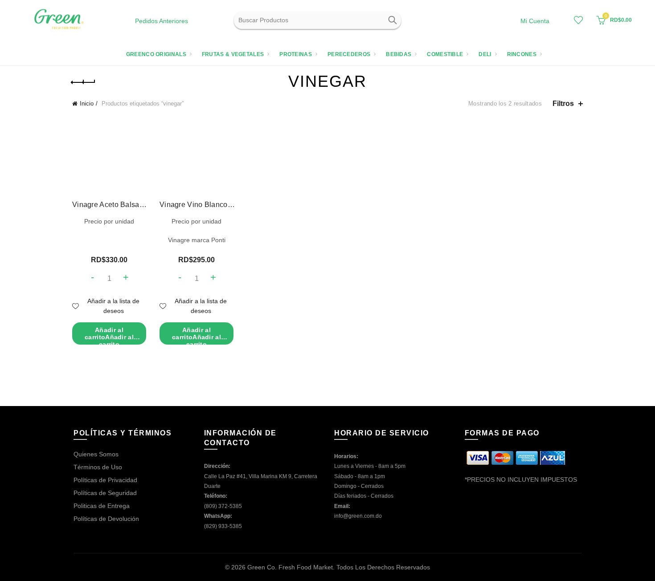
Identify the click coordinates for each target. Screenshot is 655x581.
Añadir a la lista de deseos (113, 305)
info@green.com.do (358, 516)
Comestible (445, 54)
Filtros (563, 103)
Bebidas (398, 54)
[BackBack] (83, 82)
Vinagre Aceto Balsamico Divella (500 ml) (109, 204)
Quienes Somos (96, 454)
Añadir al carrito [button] (109, 335)
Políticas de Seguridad (105, 492)
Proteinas (295, 54)
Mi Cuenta (534, 20)
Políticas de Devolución (106, 518)
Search (392, 20)
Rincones (521, 54)
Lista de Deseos (578, 20)
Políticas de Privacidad (105, 479)
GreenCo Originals (156, 54)
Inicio (87, 103)
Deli (485, 54)
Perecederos (349, 54)
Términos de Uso (98, 467)
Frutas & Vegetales (233, 54)
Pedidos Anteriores (161, 20)
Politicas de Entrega (102, 505)
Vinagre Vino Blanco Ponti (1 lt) (197, 204)
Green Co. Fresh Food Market (290, 567)
